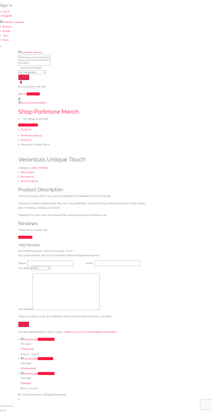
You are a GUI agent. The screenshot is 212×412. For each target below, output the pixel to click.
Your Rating (25, 268)
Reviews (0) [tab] (27, 176)
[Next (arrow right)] (4, 410)
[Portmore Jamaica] (12, 22)
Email (90, 263)
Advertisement (28, 368)
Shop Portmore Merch (48, 111)
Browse (6, 26)
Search (24, 77)
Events (6, 31)
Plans (5, 40)
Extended (26, 383)
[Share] (8, 406)
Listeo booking (39, 167)
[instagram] (3, 46)
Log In (6, 11)
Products (26, 129)
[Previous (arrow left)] (1, 410)
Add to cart (46, 358)
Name (22, 263)
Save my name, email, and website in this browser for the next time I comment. (66, 316)
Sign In (22, 93)
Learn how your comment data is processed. (90, 331)
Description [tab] (27, 172)
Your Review (25, 309)
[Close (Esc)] (11, 406)
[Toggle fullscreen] (4, 406)
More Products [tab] (29, 181)
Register (7, 15)
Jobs (5, 35)
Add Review (25, 237)
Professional (27, 349)
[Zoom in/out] (1, 406)
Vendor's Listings (28, 125)
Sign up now (47, 339)
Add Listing (33, 93)
